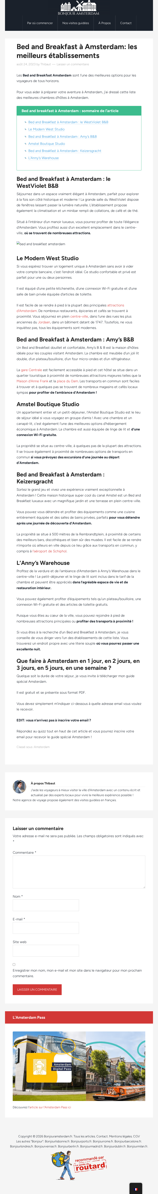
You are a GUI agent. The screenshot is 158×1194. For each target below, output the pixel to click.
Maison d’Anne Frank (32, 381)
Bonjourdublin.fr (115, 1146)
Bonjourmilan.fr (137, 1146)
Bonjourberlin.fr (68, 1146)
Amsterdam (42, 747)
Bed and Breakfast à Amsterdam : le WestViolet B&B (68, 122)
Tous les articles (84, 1136)
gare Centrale (31, 370)
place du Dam (67, 381)
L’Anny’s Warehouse (43, 158)
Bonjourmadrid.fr (91, 1146)
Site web (19, 942)
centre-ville (79, 316)
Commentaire (24, 852)
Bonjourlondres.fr (21, 1146)
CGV (136, 1136)
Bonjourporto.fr (81, 1141)
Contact (102, 1136)
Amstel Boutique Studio (46, 144)
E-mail (19, 919)
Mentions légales (120, 1136)
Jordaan (44, 322)
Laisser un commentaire (73, 64)
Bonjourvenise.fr (45, 1146)
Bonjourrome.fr (103, 1141)
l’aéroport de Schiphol (49, 551)
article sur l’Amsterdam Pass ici (50, 1107)
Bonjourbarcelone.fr (127, 1141)
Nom (18, 896)
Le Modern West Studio (46, 129)
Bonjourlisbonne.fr (57, 1141)
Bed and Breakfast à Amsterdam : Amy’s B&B (62, 136)
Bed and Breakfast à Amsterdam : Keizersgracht (64, 151)
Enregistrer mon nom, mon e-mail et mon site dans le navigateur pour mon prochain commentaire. (77, 973)
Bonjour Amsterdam (79, 7)
